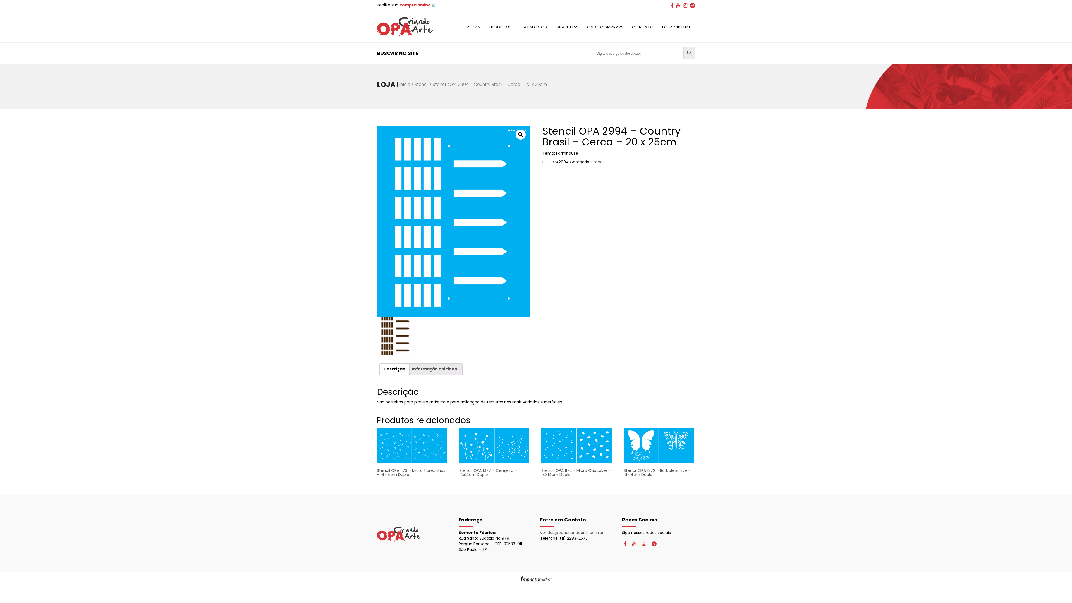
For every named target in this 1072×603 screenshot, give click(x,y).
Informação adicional (435, 369)
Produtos (500, 27)
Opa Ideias (567, 27)
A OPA (473, 27)
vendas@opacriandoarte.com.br (572, 532)
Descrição (394, 369)
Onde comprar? (605, 27)
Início (404, 84)
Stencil (422, 84)
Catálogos (533, 27)
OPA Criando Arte (405, 27)
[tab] (394, 369)
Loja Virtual (676, 27)
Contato (643, 27)
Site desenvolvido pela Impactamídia (536, 579)
